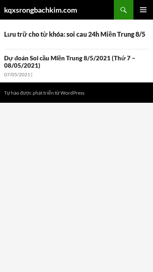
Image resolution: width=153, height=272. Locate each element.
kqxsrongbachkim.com (40, 9)
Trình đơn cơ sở (143, 10)
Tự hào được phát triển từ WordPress (44, 93)
